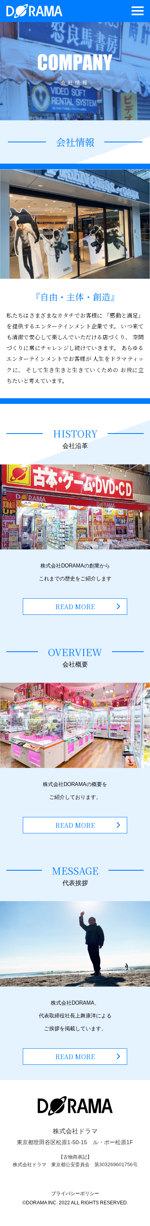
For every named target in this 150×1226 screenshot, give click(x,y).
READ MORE (75, 606)
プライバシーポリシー (75, 1193)
